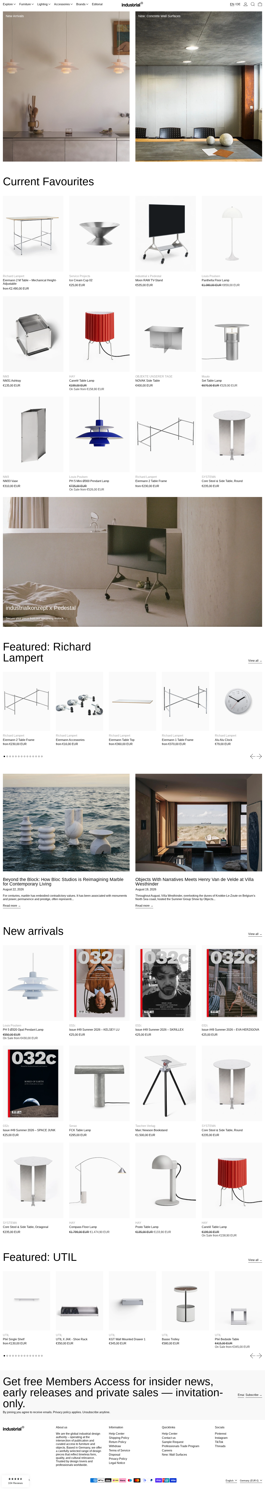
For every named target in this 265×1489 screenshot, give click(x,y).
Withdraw (115, 1446)
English (230, 1480)
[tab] (4, 756)
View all (253, 660)
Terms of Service (119, 1450)
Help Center (116, 1433)
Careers (167, 1450)
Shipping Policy (119, 1437)
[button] (253, 4)
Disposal (114, 1454)
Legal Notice (117, 1462)
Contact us (169, 1437)
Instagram (221, 1437)
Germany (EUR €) (249, 1480)
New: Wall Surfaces (174, 1454)
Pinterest (220, 1433)
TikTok (219, 1442)
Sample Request (172, 1442)
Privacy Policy (118, 1458)
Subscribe (252, 1394)
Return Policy (117, 1442)
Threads (220, 1446)
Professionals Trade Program (180, 1446)
